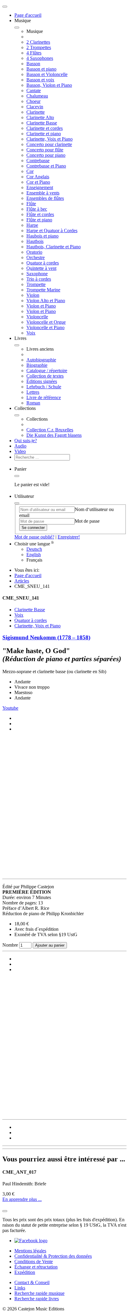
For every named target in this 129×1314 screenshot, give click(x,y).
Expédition (24, 1272)
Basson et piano (41, 69)
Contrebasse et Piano (46, 165)
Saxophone (37, 273)
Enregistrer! (69, 536)
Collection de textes (45, 375)
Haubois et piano (42, 235)
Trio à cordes (38, 279)
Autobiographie (41, 359)
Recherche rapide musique (39, 1293)
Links (19, 1287)
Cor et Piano (38, 182)
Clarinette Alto (40, 117)
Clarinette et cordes (44, 128)
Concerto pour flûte (44, 149)
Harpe (32, 225)
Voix (30, 332)
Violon (32, 295)
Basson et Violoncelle (47, 74)
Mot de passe (87, 521)
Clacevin (34, 106)
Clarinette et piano (43, 133)
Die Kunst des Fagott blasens (54, 435)
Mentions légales (30, 1250)
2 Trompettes (38, 47)
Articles (21, 580)
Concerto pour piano (45, 155)
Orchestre (35, 257)
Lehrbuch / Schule (43, 386)
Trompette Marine (43, 289)
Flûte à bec (36, 209)
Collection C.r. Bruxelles (49, 429)
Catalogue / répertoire (46, 370)
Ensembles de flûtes (45, 198)
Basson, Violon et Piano (49, 85)
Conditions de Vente (33, 1261)
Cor (30, 171)
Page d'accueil (27, 15)
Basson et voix (40, 79)
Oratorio (34, 252)
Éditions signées (41, 381)
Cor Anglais (37, 176)
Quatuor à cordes (42, 262)
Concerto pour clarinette (49, 144)
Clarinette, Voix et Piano (49, 139)
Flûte (31, 203)
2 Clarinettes (38, 42)
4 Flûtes (33, 52)
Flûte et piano (39, 219)
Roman (33, 402)
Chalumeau (37, 95)
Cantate (33, 90)
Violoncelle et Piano (45, 327)
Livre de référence (43, 397)
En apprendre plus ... (22, 1199)
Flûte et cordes (40, 214)
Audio (20, 445)
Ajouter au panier (49, 945)
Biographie (36, 365)
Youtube (10, 708)
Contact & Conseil (32, 1282)
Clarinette (35, 112)
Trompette (36, 284)
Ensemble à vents (42, 192)
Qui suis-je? (25, 440)
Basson (33, 63)
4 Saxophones (39, 58)
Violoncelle (37, 316)
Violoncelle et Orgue (46, 322)
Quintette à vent (41, 268)
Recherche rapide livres (36, 1298)
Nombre (10, 945)
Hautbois (35, 241)
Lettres (32, 392)
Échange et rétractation (36, 1266)
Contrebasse (38, 160)
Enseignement (39, 187)
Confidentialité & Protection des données (53, 1256)
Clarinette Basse (41, 122)
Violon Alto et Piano (45, 300)
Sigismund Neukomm (46, 637)
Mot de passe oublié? (34, 536)
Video (20, 451)
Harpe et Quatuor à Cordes (51, 230)
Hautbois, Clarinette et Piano (53, 246)
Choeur (33, 101)
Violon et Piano (41, 305)
